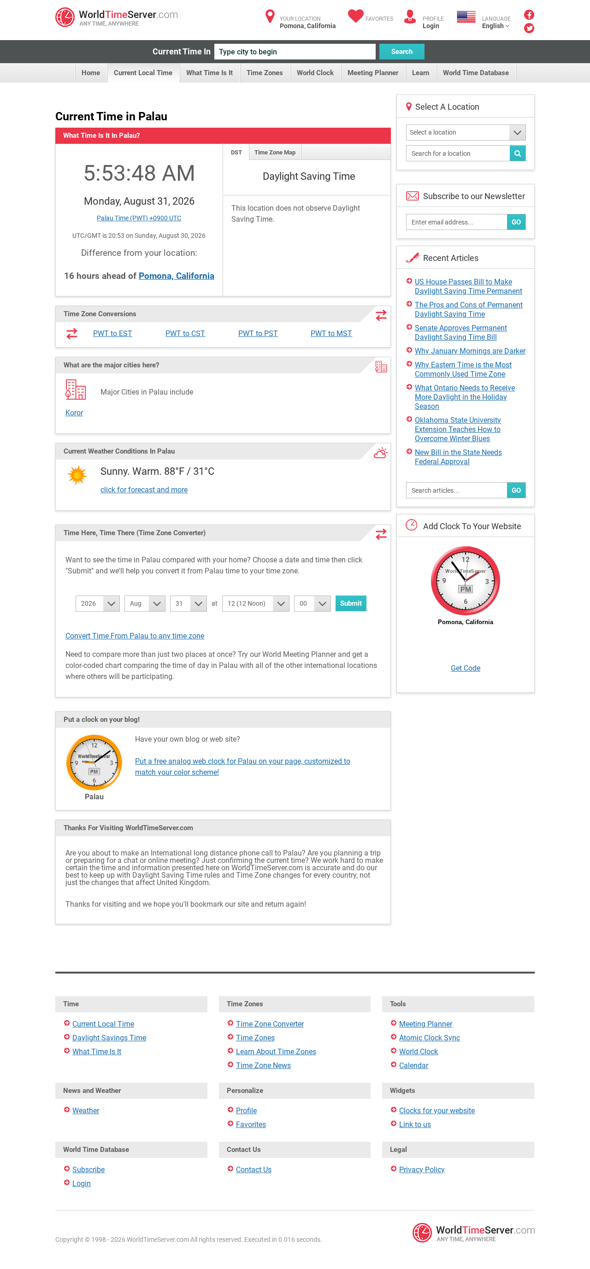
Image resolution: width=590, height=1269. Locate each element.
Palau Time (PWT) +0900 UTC (139, 218)
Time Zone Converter (270, 1024)
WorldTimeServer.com (116, 17)
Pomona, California (176, 276)
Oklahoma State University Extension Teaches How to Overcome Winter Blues (458, 429)
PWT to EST (112, 333)
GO (516, 222)
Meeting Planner (373, 73)
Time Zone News (263, 1065)
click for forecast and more (144, 489)
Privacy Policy (422, 1169)
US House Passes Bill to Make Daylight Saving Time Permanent (468, 286)
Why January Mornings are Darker (470, 351)
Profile (246, 1110)
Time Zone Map (274, 152)
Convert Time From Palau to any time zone (134, 636)
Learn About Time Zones (276, 1051)
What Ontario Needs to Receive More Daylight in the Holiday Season (465, 397)
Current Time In (182, 51)
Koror (74, 412)
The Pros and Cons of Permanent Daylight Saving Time (469, 310)
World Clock (315, 73)
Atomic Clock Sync (429, 1037)
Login (431, 26)
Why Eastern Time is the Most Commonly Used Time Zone (463, 369)
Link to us (415, 1124)
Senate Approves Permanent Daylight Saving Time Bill (461, 333)
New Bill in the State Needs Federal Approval (458, 457)
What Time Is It (209, 73)
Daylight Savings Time (109, 1037)
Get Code (465, 668)
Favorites (379, 19)
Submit (351, 603)
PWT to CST (185, 333)
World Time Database (476, 73)
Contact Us (253, 1169)
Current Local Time (143, 73)
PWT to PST (258, 333)
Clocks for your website (437, 1110)
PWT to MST (331, 333)
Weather (85, 1110)
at (215, 603)
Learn (420, 73)
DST (236, 152)
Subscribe (88, 1169)
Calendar (413, 1065)
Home (91, 73)
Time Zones (265, 73)
